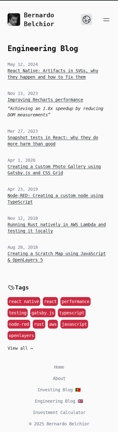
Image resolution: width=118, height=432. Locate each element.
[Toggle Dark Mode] (86, 19)
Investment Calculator (59, 412)
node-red (19, 324)
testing (17, 312)
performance (75, 301)
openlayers (21, 335)
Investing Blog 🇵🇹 (59, 389)
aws (53, 324)
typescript (71, 312)
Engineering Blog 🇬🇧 (59, 401)
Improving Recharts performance (45, 99)
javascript (74, 324)
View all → (20, 348)
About (59, 378)
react (50, 301)
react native (24, 301)
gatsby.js (42, 312)
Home (59, 367)
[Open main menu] (106, 19)
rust (39, 324)
